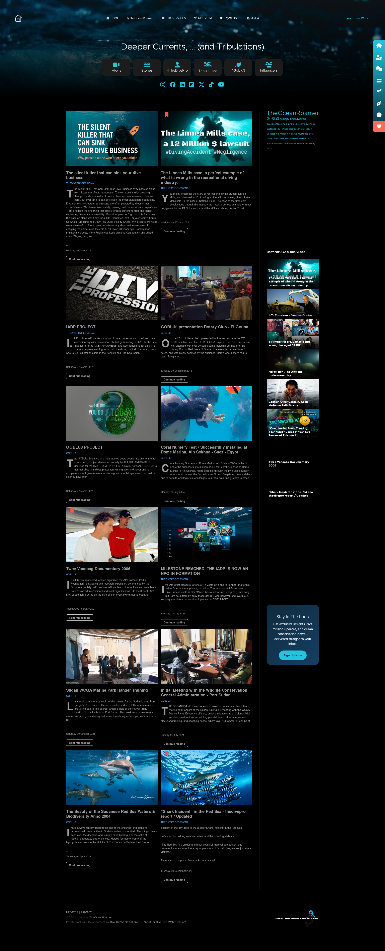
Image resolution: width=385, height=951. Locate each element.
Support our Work (356, 18)
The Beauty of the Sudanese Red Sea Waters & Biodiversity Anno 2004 (110, 813)
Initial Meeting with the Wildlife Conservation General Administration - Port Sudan (204, 692)
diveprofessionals (277, 123)
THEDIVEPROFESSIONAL (80, 183)
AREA (255, 18)
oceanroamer (291, 138)
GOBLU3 (166, 332)
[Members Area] (379, 57)
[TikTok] (211, 84)
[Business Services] (379, 80)
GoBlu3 (273, 118)
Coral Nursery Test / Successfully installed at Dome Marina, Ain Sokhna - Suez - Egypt (204, 449)
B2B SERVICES (175, 18)
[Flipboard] (191, 84)
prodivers (294, 123)
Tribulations (278, 138)
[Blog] (379, 103)
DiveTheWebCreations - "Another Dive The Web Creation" (147, 922)
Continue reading (79, 259)
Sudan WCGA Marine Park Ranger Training (107, 690)
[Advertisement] (293, 198)
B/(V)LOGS (231, 18)
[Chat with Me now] (379, 69)
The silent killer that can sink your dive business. (103, 175)
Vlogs (284, 119)
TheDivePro (298, 119)
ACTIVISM (205, 18)
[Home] (379, 46)
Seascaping (273, 133)
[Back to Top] (372, 938)
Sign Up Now (293, 655)
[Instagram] (162, 84)
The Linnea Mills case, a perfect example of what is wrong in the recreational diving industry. (202, 177)
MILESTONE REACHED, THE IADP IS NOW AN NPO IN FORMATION (204, 571)
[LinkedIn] (182, 84)
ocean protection (303, 128)
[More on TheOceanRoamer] (379, 115)
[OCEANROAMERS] (18, 18)
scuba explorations (299, 143)
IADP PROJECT (80, 327)
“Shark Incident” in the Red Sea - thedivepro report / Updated (203, 813)
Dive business (307, 123)
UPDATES (72, 912)
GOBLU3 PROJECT (84, 447)
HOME (114, 18)
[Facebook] (172, 84)
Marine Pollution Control (278, 143)
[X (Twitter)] (201, 84)
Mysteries (303, 133)
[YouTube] (221, 84)
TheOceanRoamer (293, 113)
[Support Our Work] (379, 127)
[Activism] (379, 92)
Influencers (287, 128)
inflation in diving (288, 133)
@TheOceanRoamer (140, 18)
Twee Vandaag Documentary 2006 (98, 568)
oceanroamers (305, 138)
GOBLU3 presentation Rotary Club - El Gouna (204, 327)
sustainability (273, 128)
